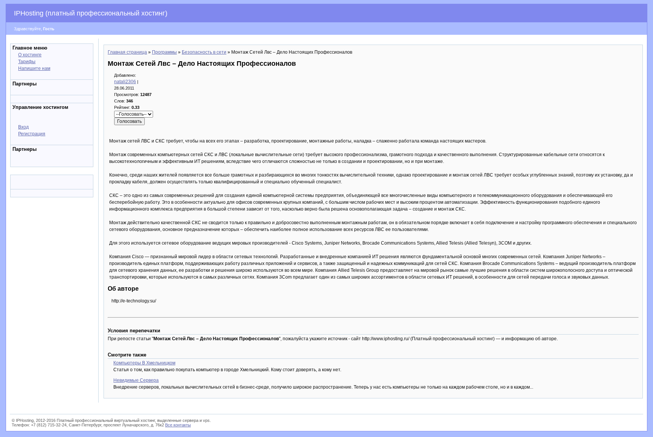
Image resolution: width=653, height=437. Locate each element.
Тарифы (27, 61)
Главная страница (127, 52)
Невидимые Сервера (136, 380)
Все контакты (178, 425)
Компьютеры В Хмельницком (144, 363)
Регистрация (31, 133)
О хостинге (30, 54)
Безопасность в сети (204, 52)
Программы (164, 52)
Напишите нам (34, 68)
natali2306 (125, 81)
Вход (23, 127)
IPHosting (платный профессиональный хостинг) (90, 13)
